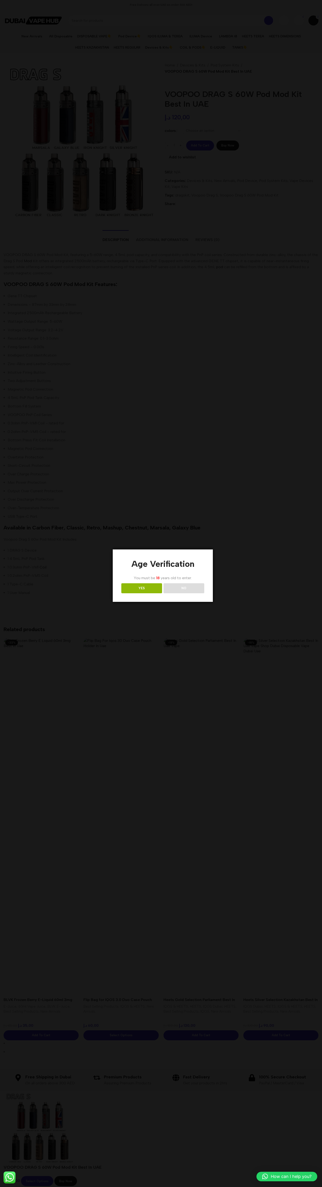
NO (183, 588)
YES (141, 588)
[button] (286, 1176)
